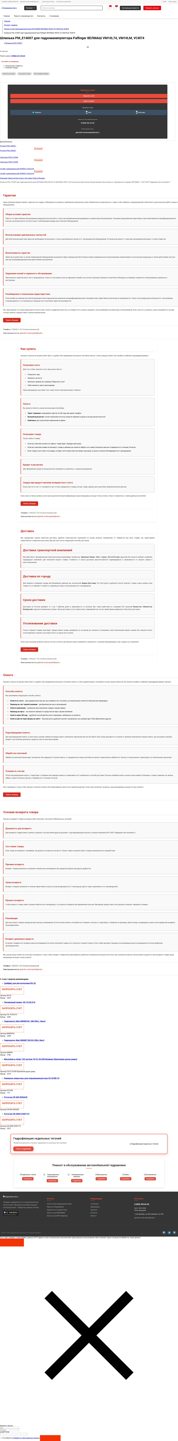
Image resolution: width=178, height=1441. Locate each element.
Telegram (38, 112)
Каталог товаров (10, 25)
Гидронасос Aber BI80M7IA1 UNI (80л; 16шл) (24, 1021)
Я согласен (12, 1241)
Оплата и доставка (9, 74)
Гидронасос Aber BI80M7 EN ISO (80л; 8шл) (24, 1040)
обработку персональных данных (26, 1438)
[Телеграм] (169, 1233)
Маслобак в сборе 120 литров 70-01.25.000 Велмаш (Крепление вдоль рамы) (40, 1059)
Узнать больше (12, 320)
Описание (4, 178)
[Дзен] (174, 1233)
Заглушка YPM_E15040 (9, 157)
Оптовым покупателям (63, 1)
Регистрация (172, 1)
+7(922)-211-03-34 (18, 56)
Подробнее (28, 1179)
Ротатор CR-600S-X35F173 (16, 1114)
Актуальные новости (130, 8)
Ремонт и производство (23, 16)
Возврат (42, 178)
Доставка (28, 178)
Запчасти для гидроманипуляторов (59, 1204)
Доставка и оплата (48, 1)
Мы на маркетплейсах (41, 74)
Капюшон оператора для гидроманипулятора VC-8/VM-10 (31, 1078)
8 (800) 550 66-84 (141, 1204)
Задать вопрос (88, 101)
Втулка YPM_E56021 (8, 146)
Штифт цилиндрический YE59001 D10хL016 (17, 169)
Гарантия (94, 1210)
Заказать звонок (152, 8)
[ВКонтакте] (164, 1233)
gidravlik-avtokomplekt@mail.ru (29, 1)
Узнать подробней (23, 1149)
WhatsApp (141, 112)
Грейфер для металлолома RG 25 (20, 983)
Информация (95, 1207)
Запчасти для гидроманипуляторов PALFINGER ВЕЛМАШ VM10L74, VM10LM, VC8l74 (36, 29)
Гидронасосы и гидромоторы (57, 1210)
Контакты (41, 16)
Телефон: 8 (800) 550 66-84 (10, 1)
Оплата (35, 178)
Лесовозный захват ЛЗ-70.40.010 (19, 1002)
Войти (165, 1)
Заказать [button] (50, 1438)
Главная (7, 16)
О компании (54, 16)
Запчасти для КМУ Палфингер (57, 1216)
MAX (89, 112)
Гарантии (11, 178)
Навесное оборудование (55, 1207)
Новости (93, 1216)
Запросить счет (12, 989)
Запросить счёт (89, 96)
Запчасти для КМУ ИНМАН (56, 1213)
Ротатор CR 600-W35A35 (15, 1097)
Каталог (29, 8)
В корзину (38, 149)
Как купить (19, 178)
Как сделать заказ (24, 74)
